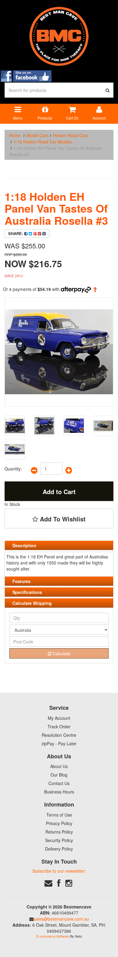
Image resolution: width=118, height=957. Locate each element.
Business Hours (59, 792)
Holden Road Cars (70, 135)
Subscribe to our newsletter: (59, 871)
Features (21, 581)
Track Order (59, 726)
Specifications (27, 592)
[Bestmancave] (59, 36)
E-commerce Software (52, 936)
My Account (59, 718)
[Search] (107, 90)
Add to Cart (59, 491)
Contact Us (59, 783)
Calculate (60, 653)
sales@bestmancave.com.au (61, 919)
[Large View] (15, 426)
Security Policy (59, 840)
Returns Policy (59, 832)
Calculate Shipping (32, 603)
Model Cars (37, 135)
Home (15, 135)
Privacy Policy (59, 823)
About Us (59, 766)
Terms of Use (59, 815)
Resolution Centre (59, 735)
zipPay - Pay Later (59, 743)
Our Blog (59, 775)
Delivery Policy (59, 849)
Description (24, 545)
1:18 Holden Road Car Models (43, 142)
